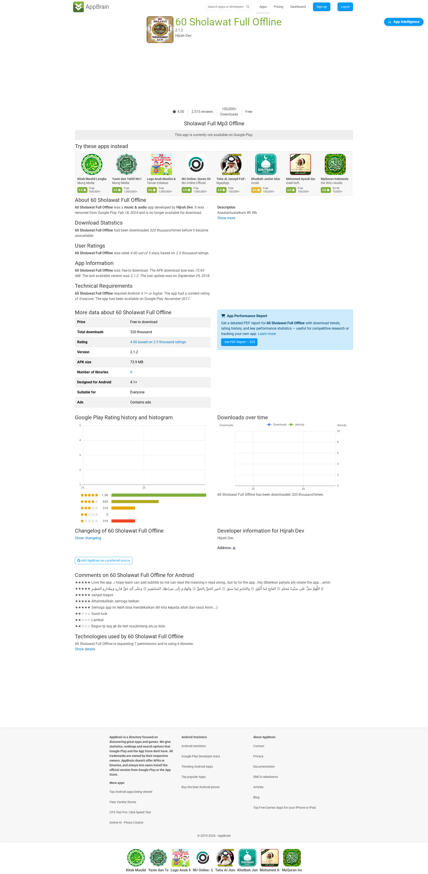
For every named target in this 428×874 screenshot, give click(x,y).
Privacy (258, 756)
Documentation (264, 766)
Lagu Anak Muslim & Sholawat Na (161, 179)
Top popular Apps (193, 777)
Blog (256, 797)
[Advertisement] (208, 75)
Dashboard (298, 6)
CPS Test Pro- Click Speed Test (130, 812)
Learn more (267, 334)
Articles (258, 787)
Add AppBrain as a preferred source (105, 560)
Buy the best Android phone (200, 787)
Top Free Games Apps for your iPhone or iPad (284, 807)
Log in (345, 6)
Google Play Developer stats (200, 756)
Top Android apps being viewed (130, 791)
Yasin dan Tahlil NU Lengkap (126, 179)
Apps (263, 6)
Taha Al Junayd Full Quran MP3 (230, 179)
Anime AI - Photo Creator (126, 822)
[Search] (248, 6)
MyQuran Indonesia (334, 179)
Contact (258, 746)
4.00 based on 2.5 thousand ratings (158, 342)
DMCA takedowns (265, 777)
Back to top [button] (417, 833)
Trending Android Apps (197, 766)
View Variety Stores (122, 802)
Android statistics (193, 746)
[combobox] (226, 6)
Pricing (278, 6)
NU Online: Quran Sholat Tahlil (196, 179)
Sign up (322, 6)
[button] (285, 548)
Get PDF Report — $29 (239, 342)
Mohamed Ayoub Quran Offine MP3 (300, 179)
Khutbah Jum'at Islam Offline (265, 179)
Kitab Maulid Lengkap (91, 179)
